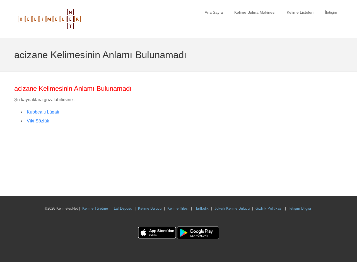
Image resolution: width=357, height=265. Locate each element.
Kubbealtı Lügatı (43, 112)
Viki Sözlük (38, 121)
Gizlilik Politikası (269, 208)
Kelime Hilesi (178, 208)
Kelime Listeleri (300, 12)
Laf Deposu (123, 208)
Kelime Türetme (95, 208)
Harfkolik (201, 208)
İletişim (331, 12)
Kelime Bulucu (149, 208)
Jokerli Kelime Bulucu (232, 208)
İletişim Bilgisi (299, 208)
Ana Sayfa (214, 12)
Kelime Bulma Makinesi (254, 12)
